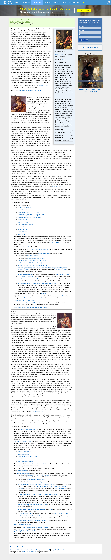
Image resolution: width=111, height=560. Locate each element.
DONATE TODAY (84, 10)
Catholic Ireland (22, 459)
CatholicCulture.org (8, 2)
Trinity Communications (28, 552)
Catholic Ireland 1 (23, 219)
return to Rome (61, 296)
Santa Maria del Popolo (25, 274)
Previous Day (19, 20)
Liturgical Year (37, 2)
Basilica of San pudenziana (26, 276)
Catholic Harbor (22, 229)
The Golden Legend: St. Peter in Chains (29, 217)
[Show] (63, 59)
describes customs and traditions (39, 249)
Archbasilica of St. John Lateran (36, 258)
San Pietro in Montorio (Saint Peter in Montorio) (32, 265)
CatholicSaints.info (57, 186)
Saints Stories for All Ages (25, 224)
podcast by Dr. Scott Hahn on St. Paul (25, 531)
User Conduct (46, 550)
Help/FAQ (54, 550)
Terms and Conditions (27, 550)
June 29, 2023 (59, 55)
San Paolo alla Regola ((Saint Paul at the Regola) (32, 505)
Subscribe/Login (74, 2)
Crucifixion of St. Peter (62, 274)
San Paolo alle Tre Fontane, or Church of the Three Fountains (36, 484)
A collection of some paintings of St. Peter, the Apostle (30, 307)
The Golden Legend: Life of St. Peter (28, 212)
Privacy (38, 550)
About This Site (15, 550)
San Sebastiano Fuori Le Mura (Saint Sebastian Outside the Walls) (37, 283)
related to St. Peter (43, 254)
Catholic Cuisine (54, 242)
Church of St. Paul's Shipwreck (36, 482)
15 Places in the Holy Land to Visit (24, 300)
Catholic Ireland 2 (23, 222)
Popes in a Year (22, 232)
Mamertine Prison (61, 270)
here (50, 509)
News (17, 2)
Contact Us (61, 550)
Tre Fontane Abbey (60, 488)
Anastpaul (21, 227)
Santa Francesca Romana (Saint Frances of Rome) (32, 279)
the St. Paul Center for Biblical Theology (36, 527)
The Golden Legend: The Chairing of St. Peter (31, 215)
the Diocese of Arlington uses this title (33, 298)
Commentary (26, 2)
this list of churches (23, 473)
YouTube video (25, 247)
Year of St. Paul (43, 85)
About (64, 2)
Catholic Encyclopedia (24, 207)
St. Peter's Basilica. (46, 293)
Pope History (22, 234)
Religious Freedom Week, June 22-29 (29, 90)
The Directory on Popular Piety (22, 441)
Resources (48, 2)
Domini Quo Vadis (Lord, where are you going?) (32, 260)
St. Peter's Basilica (32, 255)
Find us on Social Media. (90, 47)
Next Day (27, 20)
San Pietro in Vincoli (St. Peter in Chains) (30, 263)
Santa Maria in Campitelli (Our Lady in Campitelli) (32, 520)
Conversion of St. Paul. (62, 513)
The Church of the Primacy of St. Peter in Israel (28, 303)
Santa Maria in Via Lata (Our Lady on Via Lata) (31, 509)
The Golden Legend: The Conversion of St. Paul (32, 456)
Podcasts (56, 2)
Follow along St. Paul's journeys (23, 525)
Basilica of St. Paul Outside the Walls (38, 475)
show (71, 130)
